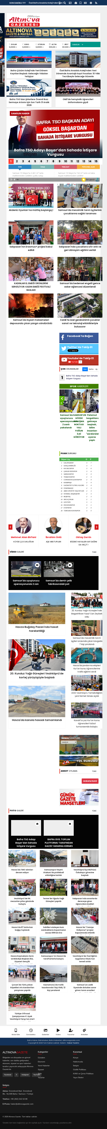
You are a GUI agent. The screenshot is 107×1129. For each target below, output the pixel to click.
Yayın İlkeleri (78, 1077)
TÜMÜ (94, 552)
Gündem (41, 1058)
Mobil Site (16, 1034)
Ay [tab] (96, 369)
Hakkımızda (78, 1062)
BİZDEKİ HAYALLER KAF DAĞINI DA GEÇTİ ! (53, 541)
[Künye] (90, 3)
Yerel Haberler (44, 1066)
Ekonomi (41, 1062)
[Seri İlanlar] (80, 3)
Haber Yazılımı (73, 1043)
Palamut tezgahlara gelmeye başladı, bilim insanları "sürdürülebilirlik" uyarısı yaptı (79, 428)
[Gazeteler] (85, 3)
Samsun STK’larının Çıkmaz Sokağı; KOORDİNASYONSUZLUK (83, 542)
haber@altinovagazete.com (22, 1104)
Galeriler (45, 1034)
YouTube (36, 1075)
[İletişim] (70, 3)
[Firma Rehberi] (75, 3)
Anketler (84, 1034)
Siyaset (41, 1069)
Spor (40, 1074)
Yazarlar (70, 1034)
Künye (75, 1058)
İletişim (76, 1066)
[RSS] (96, 3)
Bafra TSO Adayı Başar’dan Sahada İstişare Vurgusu (55, 152)
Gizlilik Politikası (79, 1069)
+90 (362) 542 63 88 (18, 1099)
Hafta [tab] (91, 369)
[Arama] (64, 3)
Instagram (25, 1075)
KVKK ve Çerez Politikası (83, 1074)
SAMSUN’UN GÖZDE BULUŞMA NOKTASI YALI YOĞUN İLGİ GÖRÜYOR (66, 426)
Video (58, 1034)
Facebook (7, 1075)
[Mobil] (60, 3)
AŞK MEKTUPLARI (23, 539)
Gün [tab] (85, 369)
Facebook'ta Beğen (80, 336)
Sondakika (30, 1034)
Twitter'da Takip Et (80, 347)
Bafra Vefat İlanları (92, 418)
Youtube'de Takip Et (80, 358)
